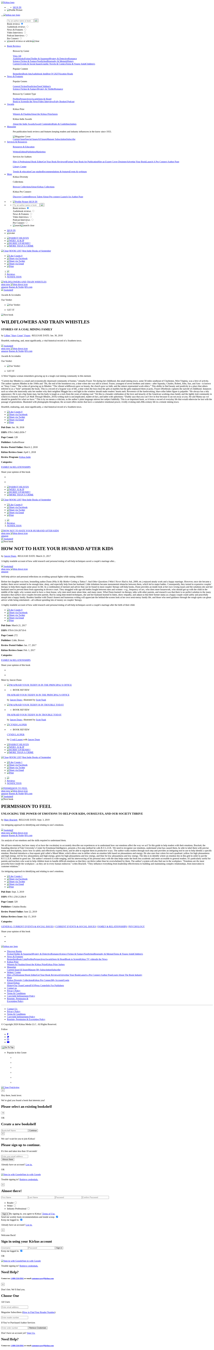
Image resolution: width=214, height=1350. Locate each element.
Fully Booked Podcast (64, 101)
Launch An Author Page (72, 196)
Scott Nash (41, 700)
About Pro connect (52, 196)
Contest (26, 985)
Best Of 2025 (52, 74)
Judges (73, 124)
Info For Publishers (55, 985)
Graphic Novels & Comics (53, 64)
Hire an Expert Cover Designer (112, 161)
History (70, 61)
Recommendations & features (55, 171)
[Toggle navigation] (2, 15)
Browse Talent (36, 196)
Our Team (18, 985)
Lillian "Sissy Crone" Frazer (17, 335)
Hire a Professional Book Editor (21, 975)
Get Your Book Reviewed (55, 161)
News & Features (15, 29)
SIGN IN (17, 7)
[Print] (10, 266)
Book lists (27, 74)
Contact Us (12, 1009)
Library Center (19, 166)
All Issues (42, 139)
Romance (72, 58)
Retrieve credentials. (29, 1179)
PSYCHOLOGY (137, 926)
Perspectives (25, 99)
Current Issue (19, 139)
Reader (10, 1203)
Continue (33, 1130)
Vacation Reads (66, 74)
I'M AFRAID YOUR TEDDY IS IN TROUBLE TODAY (34, 714)
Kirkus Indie (25, 457)
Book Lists (22, 959)
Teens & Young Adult (76, 64)
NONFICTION (14, 277)
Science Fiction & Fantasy (25, 61)
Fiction (27, 58)
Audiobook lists (39, 74)
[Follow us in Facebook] (7, 1034)
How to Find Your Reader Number (39, 1312)
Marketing (41, 151)
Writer (10, 1205)
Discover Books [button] (14, 951)
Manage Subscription (56, 139)
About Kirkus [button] (13, 983)
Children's (90, 64)
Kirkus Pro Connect (42, 980)
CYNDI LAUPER (15, 734)
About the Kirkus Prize (41, 114)
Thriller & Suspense (40, 58)
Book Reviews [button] (14, 46)
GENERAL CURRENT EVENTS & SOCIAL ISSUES (27, 926)
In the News (32, 101)
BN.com (28, 287)
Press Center (40, 985)
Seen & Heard (44, 99)
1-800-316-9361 (17, 1278)
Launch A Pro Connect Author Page (162, 161)
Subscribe (70, 139)
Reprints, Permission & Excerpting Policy (17, 999)
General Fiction (20, 86)
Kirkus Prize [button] (12, 962)
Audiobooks (18, 58)
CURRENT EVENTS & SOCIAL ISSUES (75, 926)
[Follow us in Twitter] (8, 1037)
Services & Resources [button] (17, 142)
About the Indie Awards (24, 124)
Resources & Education (24, 147)
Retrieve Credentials (37, 1328)
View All (17, 56)
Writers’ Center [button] (14, 972)
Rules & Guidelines (61, 124)
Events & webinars (78, 171)
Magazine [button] (11, 126)
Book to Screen (20, 101)
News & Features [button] (15, 76)
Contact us (12, 988)
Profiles (16, 99)
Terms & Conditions (16, 993)
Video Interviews (15, 32)
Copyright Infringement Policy (21, 996)
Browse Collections (22, 187)
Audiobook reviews (16, 27)
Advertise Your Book (136, 161)
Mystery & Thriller (45, 89)
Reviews (11, 274)
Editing (23, 151)
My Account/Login (60, 980)
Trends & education (22, 171)
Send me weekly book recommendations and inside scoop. (28, 1217)
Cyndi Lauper (16, 739)
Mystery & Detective (58, 58)
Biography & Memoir (57, 61)
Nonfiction (42, 61)
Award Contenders (43, 124)
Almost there (7, 1159)
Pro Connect (13, 38)
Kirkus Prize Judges (55, 964)
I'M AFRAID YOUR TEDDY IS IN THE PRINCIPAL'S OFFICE (38, 695)
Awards (34, 99)
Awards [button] (10, 104)
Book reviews (13, 24)
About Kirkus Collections (42, 187)
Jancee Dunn (10, 556)
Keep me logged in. (10, 1220)
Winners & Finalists (22, 114)
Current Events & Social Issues (27, 64)
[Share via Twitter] (16, 261)
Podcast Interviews (16, 35)
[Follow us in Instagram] (8, 1039)
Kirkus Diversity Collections (20, 980)
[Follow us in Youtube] (8, 1042)
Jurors (55, 114)
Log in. (29, 1164)
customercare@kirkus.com (43, 1278)
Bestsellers (18, 74)
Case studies (36, 171)
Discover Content (21, 196)
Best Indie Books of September (36, 251)
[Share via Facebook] (17, 258)
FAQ (32, 985)
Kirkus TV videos (88, 959)
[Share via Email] (15, 263)
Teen (39, 86)
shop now (6, 284)
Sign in (5, 1214)
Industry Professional (17, 1208)
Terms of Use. (48, 1214)
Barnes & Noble (16, 287)
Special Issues (31, 139)
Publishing (31, 151)
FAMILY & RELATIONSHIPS (16, 467)
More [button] (9, 174)
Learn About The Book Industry (127, 975)
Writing (16, 151)
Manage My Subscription (40, 969)
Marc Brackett (11, 820)
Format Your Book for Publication (82, 161)
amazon (4, 287)
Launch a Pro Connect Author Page (96, 975)
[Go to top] (8, 1047)
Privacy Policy (13, 990)
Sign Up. (31, 1333)
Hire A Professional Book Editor (28, 161)
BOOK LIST (15, 251)
